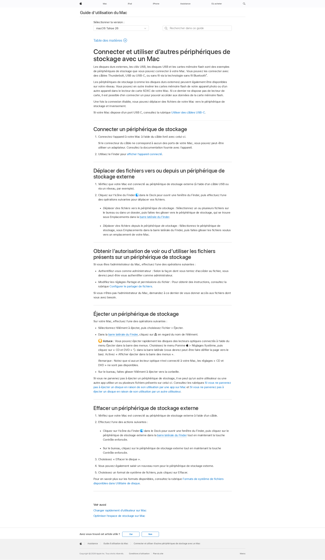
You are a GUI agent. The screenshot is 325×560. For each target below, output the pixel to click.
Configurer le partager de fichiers (131, 286)
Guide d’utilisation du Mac (103, 12)
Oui (130, 534)
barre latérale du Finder (154, 217)
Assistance (93, 543)
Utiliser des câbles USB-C (188, 112)
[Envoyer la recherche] (166, 28)
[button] (244, 3)
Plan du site (158, 553)
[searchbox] (197, 28)
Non (150, 534)
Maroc (242, 553)
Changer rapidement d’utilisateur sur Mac (120, 510)
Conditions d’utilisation (139, 553)
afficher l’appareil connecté (144, 154)
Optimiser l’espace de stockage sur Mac (119, 515)
